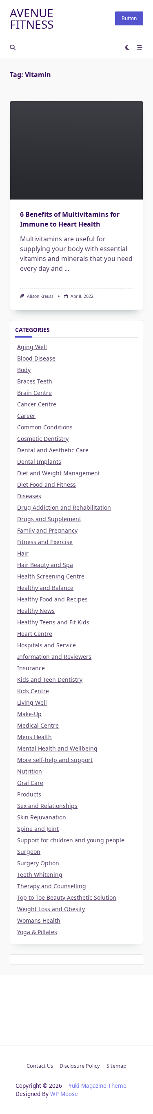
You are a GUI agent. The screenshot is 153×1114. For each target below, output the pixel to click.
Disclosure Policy (80, 1066)
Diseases (29, 496)
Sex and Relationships (47, 806)
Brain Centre (34, 393)
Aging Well (32, 347)
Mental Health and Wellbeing (57, 748)
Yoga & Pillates (37, 932)
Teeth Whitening (39, 874)
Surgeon (28, 851)
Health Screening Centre (50, 576)
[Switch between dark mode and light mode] (127, 47)
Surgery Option (38, 863)
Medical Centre (38, 725)
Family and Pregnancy (47, 530)
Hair (23, 553)
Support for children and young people (70, 840)
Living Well (32, 702)
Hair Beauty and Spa (45, 565)
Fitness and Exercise (45, 542)
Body (24, 370)
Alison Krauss (40, 296)
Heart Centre (34, 634)
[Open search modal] (13, 47)
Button (129, 18)
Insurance (31, 668)
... (66, 268)
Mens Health (34, 737)
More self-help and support (55, 760)
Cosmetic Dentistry (43, 438)
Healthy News (36, 611)
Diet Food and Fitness (46, 484)
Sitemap (116, 1066)
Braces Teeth (34, 381)
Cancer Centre (36, 404)
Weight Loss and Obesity (51, 909)
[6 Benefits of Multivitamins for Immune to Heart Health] (76, 150)
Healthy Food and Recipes (52, 599)
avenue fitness (31, 18)
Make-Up (29, 714)
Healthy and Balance (45, 588)
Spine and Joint (38, 829)
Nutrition (29, 771)
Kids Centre (33, 691)
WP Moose (64, 1094)
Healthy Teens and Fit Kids (53, 622)
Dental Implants (39, 461)
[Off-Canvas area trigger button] (139, 47)
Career (26, 416)
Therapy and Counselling (51, 886)
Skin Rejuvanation (41, 817)
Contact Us (40, 1066)
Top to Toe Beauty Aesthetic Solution (66, 897)
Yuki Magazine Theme (97, 1085)
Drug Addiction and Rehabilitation (64, 507)
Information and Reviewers (54, 656)
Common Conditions (45, 427)
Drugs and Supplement (49, 519)
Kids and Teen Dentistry (49, 679)
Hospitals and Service (46, 645)
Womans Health (38, 920)
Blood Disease (36, 358)
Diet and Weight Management (58, 473)
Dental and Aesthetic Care (53, 450)
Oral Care (30, 783)
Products (29, 794)
